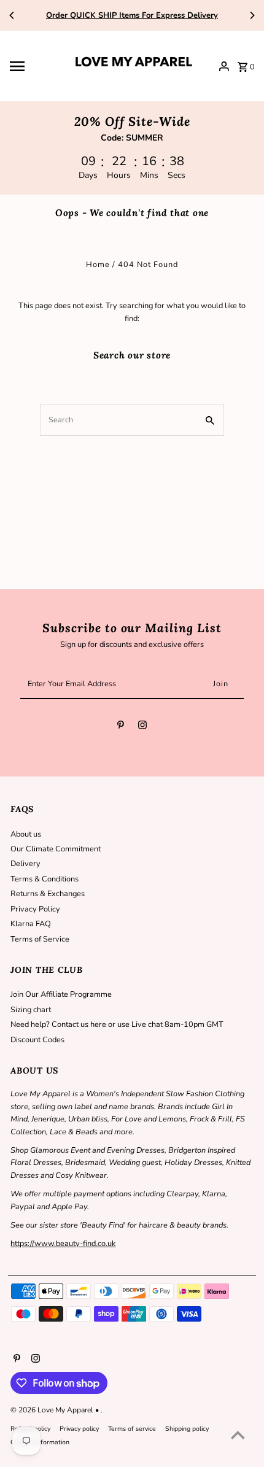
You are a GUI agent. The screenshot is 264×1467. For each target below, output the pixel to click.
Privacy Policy (35, 909)
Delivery (25, 863)
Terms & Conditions (44, 878)
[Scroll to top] (238, 1435)
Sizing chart (30, 1009)
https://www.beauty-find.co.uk (62, 1243)
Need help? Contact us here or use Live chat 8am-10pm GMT (116, 1024)
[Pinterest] (120, 727)
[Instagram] (142, 727)
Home (98, 264)
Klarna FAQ (30, 923)
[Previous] (12, 15)
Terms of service (132, 1428)
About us (25, 834)
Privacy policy (79, 1428)
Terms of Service (39, 939)
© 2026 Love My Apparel (52, 1410)
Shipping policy (187, 1428)
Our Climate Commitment (55, 848)
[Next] (252, 15)
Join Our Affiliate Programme (61, 994)
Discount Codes (37, 1039)
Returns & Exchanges (47, 893)
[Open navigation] (36, 66)
